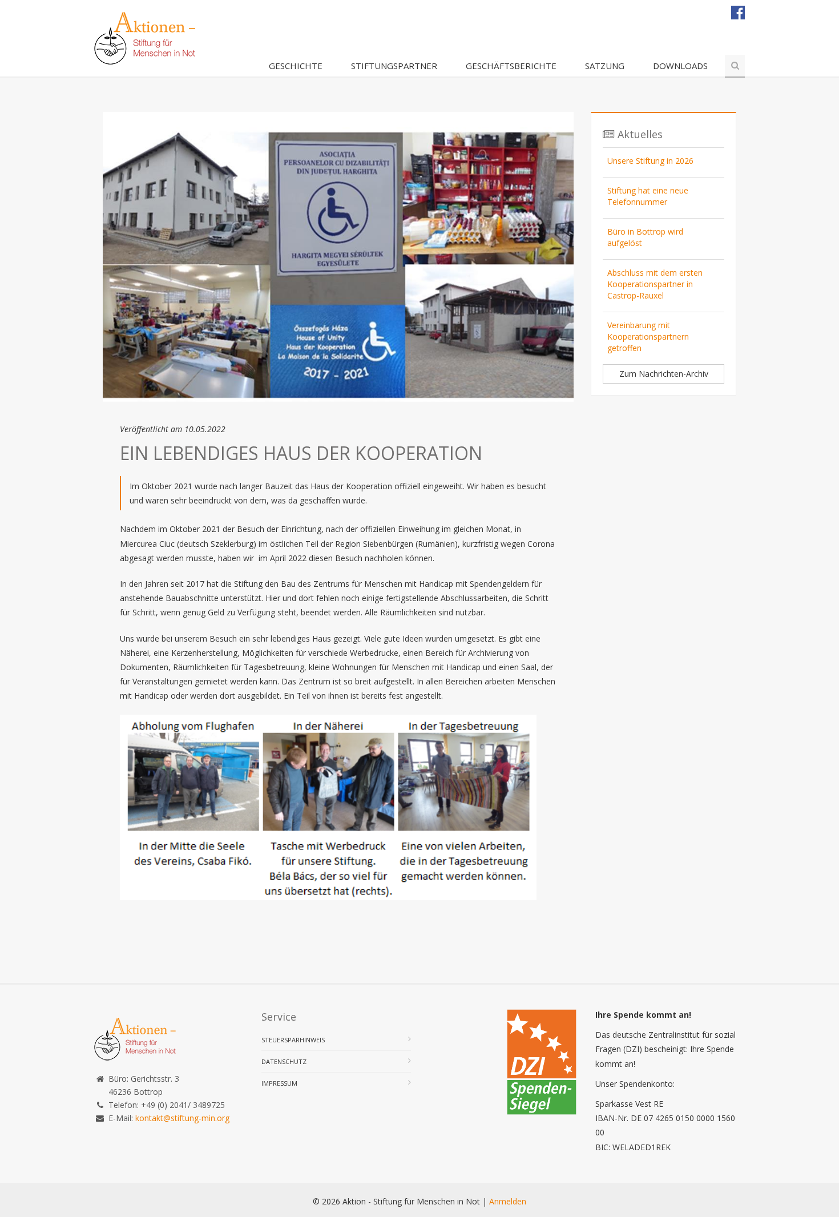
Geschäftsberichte (511, 65)
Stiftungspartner (394, 65)
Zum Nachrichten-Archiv (663, 373)
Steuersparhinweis (293, 1039)
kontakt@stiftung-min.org (182, 1118)
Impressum (279, 1083)
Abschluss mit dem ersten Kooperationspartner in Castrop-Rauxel (655, 284)
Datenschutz (283, 1061)
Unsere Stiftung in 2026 (650, 160)
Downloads (680, 65)
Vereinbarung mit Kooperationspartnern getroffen (648, 336)
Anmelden (507, 1201)
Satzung (604, 65)
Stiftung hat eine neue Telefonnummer (647, 196)
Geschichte (295, 65)
